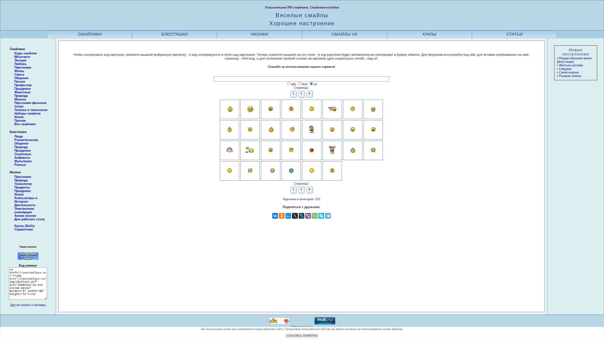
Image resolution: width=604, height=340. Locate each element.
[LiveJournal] (301, 216)
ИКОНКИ (259, 34)
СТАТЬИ (514, 34)
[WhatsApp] (315, 216)
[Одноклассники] (282, 216)
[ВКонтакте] (275, 216)
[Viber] (308, 216)
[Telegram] (328, 216)
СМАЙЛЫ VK (344, 34)
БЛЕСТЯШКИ (174, 34)
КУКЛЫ (429, 34)
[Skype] (321, 216)
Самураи (565, 69)
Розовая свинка (570, 76)
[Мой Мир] (288, 216)
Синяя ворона (569, 72)
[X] (295, 216)
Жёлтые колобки (571, 65)
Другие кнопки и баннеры (28, 305)
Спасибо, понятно (302, 335)
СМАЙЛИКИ (90, 34)
